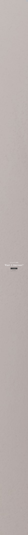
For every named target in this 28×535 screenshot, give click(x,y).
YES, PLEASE (14, 268)
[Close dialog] (27, 0)
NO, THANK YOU (14, 270)
